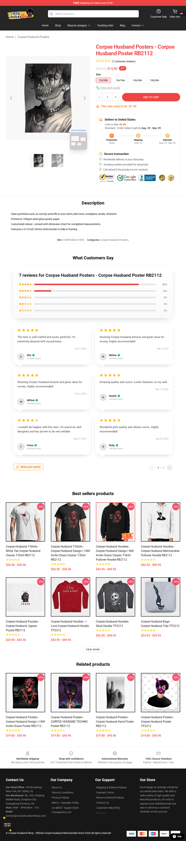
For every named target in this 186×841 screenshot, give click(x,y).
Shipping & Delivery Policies (111, 787)
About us (57, 787)
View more (93, 649)
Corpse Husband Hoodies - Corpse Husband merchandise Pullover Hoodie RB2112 (160, 551)
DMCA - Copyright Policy (65, 802)
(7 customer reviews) (124, 61)
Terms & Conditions (62, 792)
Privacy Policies (60, 797)
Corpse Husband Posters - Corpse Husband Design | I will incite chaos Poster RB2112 (25, 722)
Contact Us (102, 802)
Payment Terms (105, 792)
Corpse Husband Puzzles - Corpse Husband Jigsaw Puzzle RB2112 (22, 626)
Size (98, 74)
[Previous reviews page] (152, 467)
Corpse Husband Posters (33, 37)
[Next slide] (84, 98)
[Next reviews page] (169, 467)
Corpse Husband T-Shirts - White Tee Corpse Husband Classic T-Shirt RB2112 (23, 551)
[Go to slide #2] (57, 160)
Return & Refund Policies (110, 797)
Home (9, 37)
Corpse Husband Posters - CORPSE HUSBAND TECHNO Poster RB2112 (69, 722)
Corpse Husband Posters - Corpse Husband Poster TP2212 (157, 722)
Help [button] (179, 836)
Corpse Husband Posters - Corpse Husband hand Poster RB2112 (115, 722)
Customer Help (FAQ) (108, 807)
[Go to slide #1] (38, 160)
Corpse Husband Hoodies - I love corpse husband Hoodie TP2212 (70, 626)
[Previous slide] (11, 98)
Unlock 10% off (7, 825)
